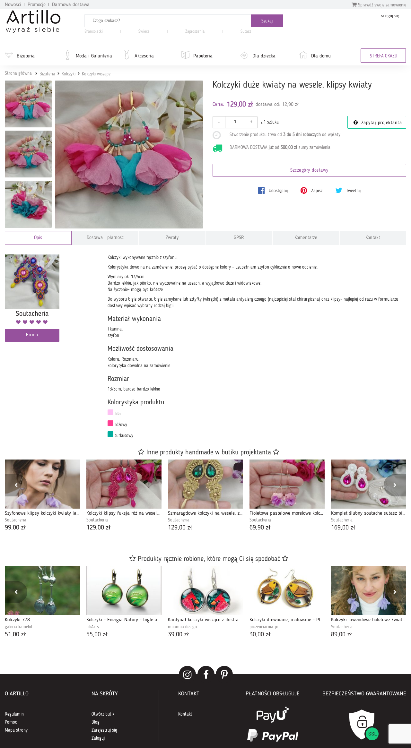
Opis (38, 238)
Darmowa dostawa (71, 4)
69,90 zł (260, 528)
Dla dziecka (263, 56)
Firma (32, 335)
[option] (42, 496)
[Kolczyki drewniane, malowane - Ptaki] (287, 590)
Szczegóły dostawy (309, 170)
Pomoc (11, 722)
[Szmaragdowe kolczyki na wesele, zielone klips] (205, 484)
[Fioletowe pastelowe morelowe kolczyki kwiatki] (287, 484)
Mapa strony (16, 730)
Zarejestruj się (104, 730)
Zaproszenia (195, 32)
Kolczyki (68, 74)
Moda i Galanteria (94, 56)
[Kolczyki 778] (42, 590)
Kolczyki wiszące (96, 74)
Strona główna (18, 73)
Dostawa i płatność (105, 238)
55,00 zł (97, 635)
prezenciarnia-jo (263, 627)
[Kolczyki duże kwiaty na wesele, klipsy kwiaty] (129, 154)
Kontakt (372, 238)
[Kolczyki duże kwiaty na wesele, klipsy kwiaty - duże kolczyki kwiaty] (28, 154)
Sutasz (245, 32)
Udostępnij (277, 191)
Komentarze (305, 238)
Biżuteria (26, 56)
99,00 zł (15, 528)
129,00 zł (98, 528)
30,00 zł (260, 635)
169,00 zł (343, 528)
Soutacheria (15, 520)
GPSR (239, 238)
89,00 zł (341, 635)
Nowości (13, 4)
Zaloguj (98, 738)
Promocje (37, 4)
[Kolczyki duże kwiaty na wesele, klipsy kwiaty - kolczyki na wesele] (28, 104)
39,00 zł (178, 635)
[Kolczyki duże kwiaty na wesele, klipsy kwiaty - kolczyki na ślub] (28, 204)
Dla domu (321, 56)
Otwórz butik (103, 714)
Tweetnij (353, 191)
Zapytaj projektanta (380, 123)
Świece (144, 32)
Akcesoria (144, 56)
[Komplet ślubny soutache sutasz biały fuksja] (368, 484)
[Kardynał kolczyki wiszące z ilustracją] (205, 590)
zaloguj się (389, 16)
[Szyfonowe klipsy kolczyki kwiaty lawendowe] (42, 484)
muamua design (182, 627)
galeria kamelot (19, 627)
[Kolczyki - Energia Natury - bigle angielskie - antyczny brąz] (124, 590)
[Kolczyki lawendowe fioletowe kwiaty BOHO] (368, 590)
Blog (96, 722)
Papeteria (203, 56)
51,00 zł (15, 635)
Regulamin (14, 714)
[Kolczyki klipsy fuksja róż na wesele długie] (124, 484)
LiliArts (92, 627)
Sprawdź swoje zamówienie (381, 5)
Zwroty (172, 238)
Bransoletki (93, 32)
